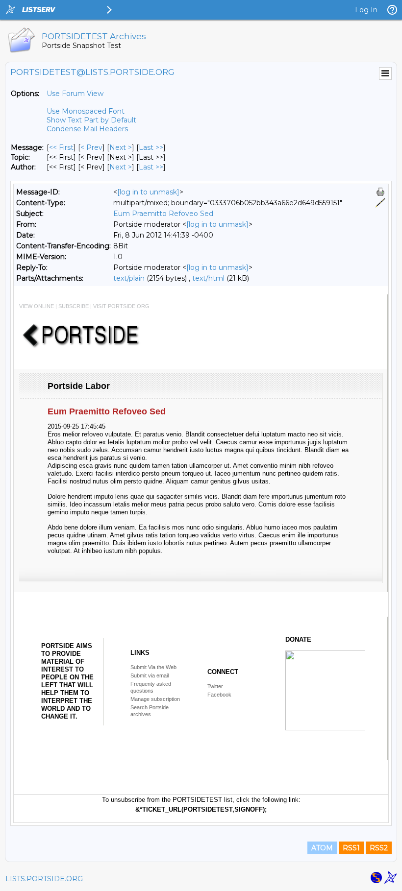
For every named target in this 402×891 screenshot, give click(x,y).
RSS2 (379, 847)
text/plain (129, 278)
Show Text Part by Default (91, 120)
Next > (120, 147)
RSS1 (351, 847)
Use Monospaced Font (86, 111)
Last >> (151, 147)
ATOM (322, 847)
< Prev (91, 147)
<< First (61, 147)
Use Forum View (75, 93)
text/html (208, 278)
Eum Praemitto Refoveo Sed (163, 213)
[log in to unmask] (148, 192)
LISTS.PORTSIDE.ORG (44, 878)
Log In (366, 9)
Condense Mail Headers (87, 128)
